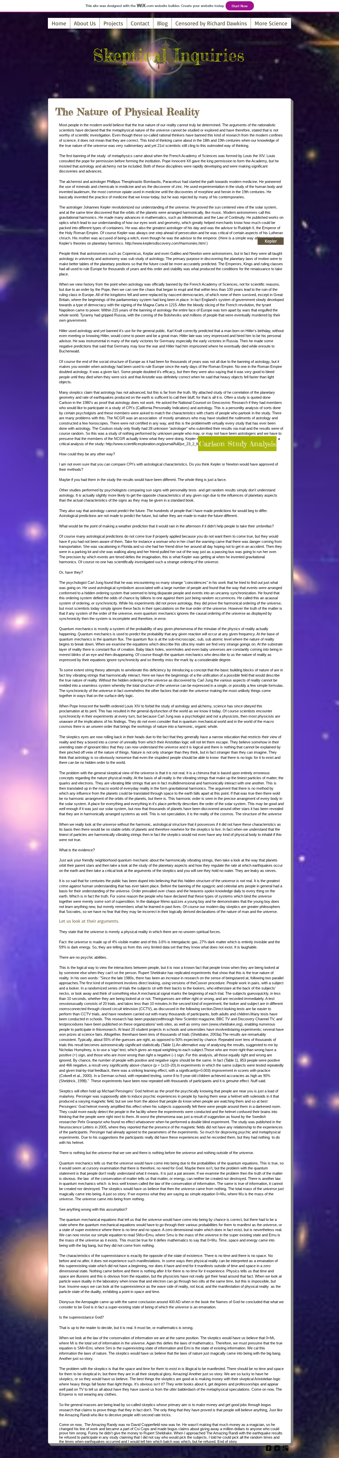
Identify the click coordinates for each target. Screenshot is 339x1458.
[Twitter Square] (277, 1448)
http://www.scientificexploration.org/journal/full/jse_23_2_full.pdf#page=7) (164, 444)
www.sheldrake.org (225, 1024)
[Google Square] (285, 1448)
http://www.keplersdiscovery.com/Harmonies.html (165, 243)
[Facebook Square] (268, 1448)
